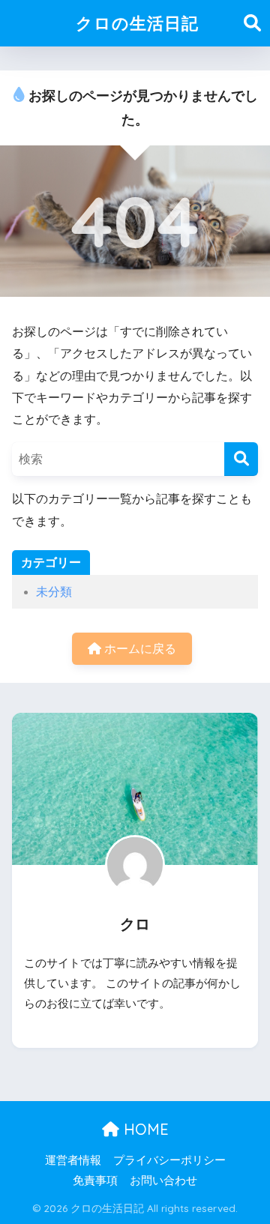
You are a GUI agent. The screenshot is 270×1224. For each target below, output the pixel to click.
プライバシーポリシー (169, 1160)
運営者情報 (73, 1160)
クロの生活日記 (137, 23)
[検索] (241, 459)
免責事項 (95, 1181)
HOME (144, 1129)
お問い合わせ (163, 1181)
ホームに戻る (138, 648)
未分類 (54, 591)
